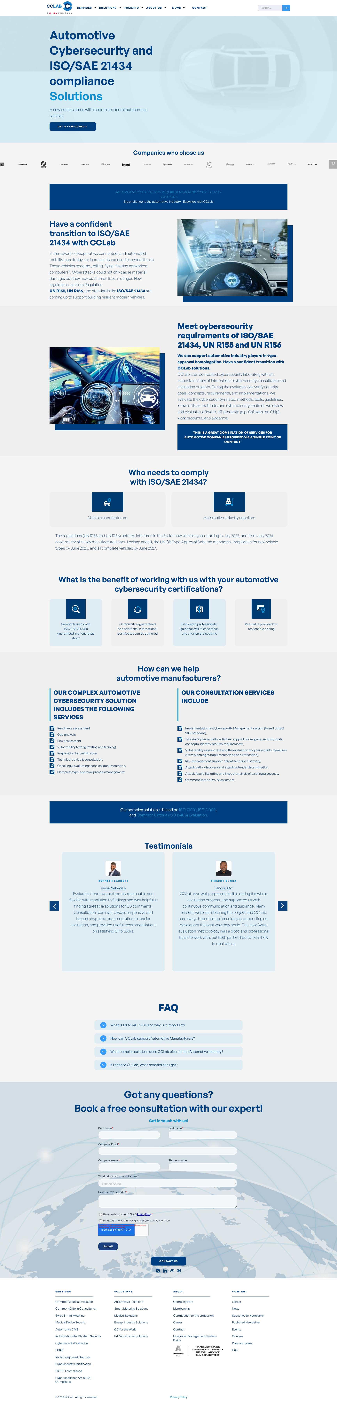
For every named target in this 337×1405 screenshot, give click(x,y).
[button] (86, 8)
